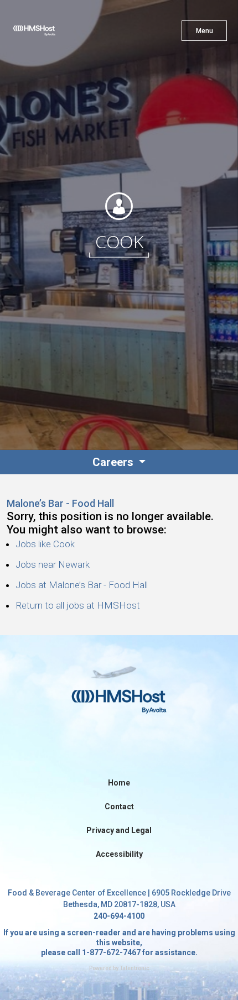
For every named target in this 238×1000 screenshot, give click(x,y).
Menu (204, 31)
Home (119, 782)
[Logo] (54, 33)
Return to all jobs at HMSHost (77, 605)
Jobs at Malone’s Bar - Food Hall (81, 584)
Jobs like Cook (45, 543)
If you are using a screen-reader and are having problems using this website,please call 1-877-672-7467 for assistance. (119, 942)
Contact (119, 806)
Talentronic (134, 968)
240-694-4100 (119, 916)
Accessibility (119, 854)
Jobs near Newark (52, 564)
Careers (114, 462)
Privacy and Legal (119, 830)
